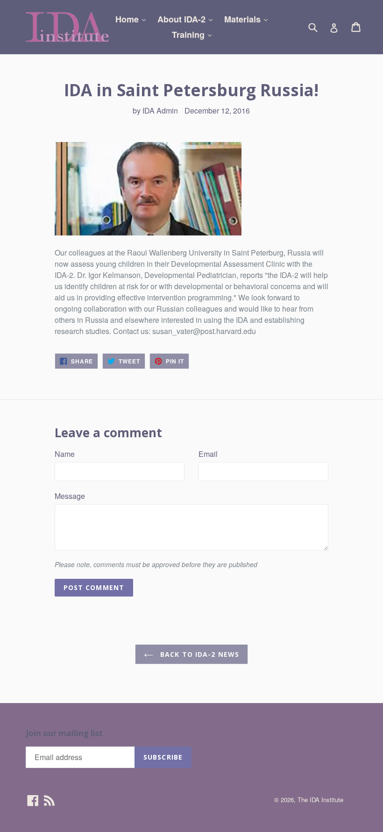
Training (194, 34)
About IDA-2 (187, 19)
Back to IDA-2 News (198, 654)
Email (208, 453)
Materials (248, 19)
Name (65, 453)
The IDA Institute (320, 799)
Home (132, 19)
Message (70, 496)
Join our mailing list (64, 733)
